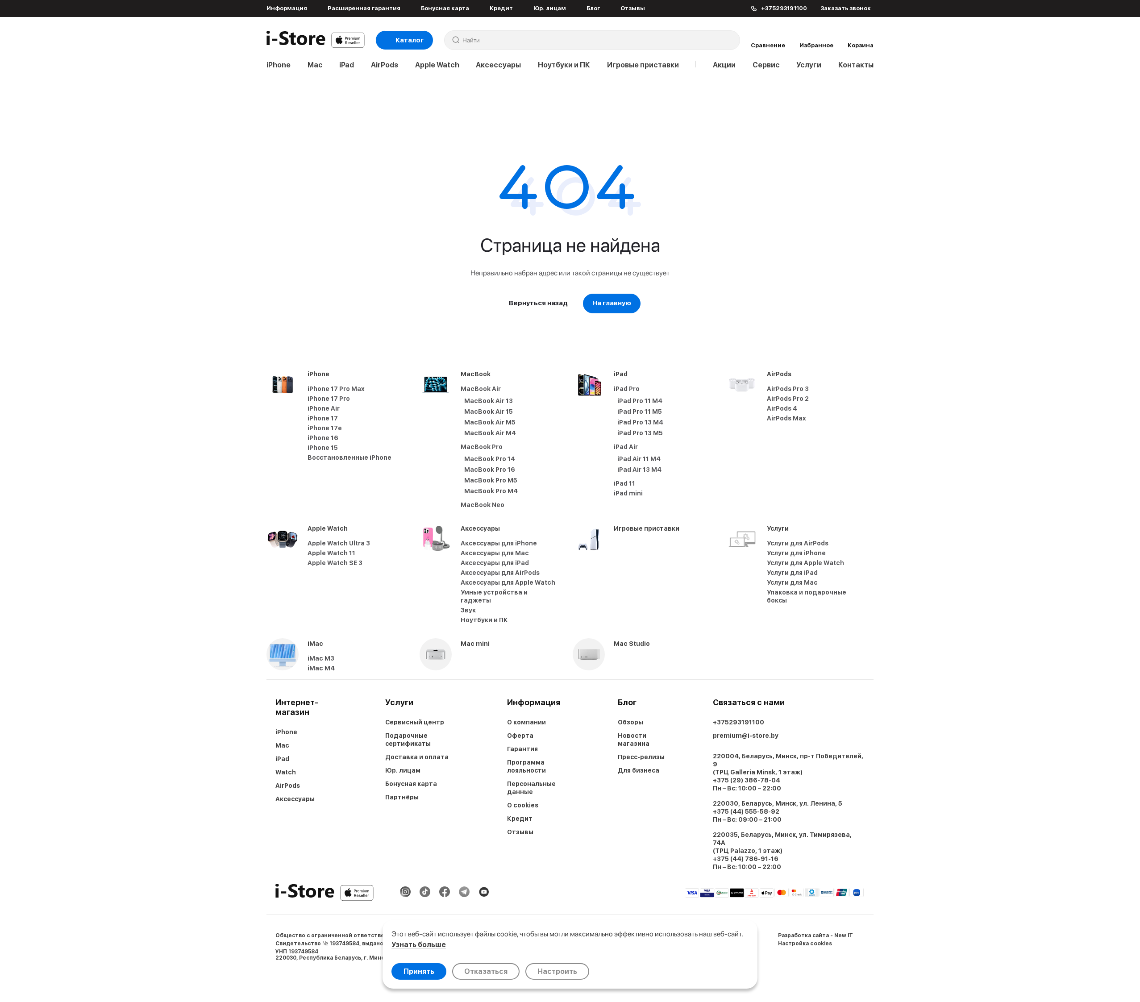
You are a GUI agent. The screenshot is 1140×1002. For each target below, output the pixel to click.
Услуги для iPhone (796, 553)
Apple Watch (437, 65)
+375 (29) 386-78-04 (746, 780)
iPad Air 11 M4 (639, 458)
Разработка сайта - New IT (815, 935)
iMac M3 (321, 658)
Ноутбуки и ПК (564, 65)
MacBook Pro (482, 446)
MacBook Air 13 (488, 400)
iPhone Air (324, 408)
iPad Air (626, 446)
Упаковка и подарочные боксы (806, 596)
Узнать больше (418, 944)
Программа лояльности (526, 766)
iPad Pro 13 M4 (640, 422)
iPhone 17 (323, 418)
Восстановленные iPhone (349, 457)
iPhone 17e (325, 428)
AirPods (384, 65)
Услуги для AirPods (797, 543)
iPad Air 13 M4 (639, 469)
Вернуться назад (538, 303)
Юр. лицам (549, 8)
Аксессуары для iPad (495, 562)
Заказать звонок (845, 8)
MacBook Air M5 (490, 422)
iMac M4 (321, 668)
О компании (526, 722)
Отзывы (632, 8)
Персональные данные (531, 787)
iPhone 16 (323, 437)
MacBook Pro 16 (489, 469)
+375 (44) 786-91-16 (745, 858)
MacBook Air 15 (488, 411)
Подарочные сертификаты (408, 739)
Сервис (766, 65)
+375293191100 (738, 722)
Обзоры (630, 722)
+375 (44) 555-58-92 (746, 811)
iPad (346, 65)
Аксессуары (498, 65)
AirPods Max (786, 418)
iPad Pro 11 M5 (639, 411)
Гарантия (522, 749)
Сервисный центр (414, 722)
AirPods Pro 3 (788, 388)
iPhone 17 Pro (329, 398)
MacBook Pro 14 (489, 458)
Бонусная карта (445, 8)
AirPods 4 (782, 408)
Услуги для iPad (792, 572)
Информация (286, 8)
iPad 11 (624, 483)
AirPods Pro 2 (788, 398)
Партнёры (402, 797)
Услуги (808, 65)
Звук (468, 610)
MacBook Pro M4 (491, 491)
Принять (419, 971)
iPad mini (628, 493)
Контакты (856, 65)
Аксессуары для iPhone (499, 543)
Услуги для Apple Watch (805, 562)
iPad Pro (627, 388)
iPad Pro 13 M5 (640, 433)
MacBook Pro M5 (490, 480)
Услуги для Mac (792, 582)
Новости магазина (633, 739)
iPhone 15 (323, 447)
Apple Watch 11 (331, 553)
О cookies (522, 805)
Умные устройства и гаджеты (494, 596)
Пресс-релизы (641, 757)
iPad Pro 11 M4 (639, 400)
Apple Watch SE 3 (335, 562)
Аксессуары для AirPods (500, 572)
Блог (593, 8)
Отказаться (486, 971)
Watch (285, 772)
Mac (315, 65)
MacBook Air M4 (490, 433)
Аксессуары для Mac (495, 553)
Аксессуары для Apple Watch (508, 582)
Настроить (557, 971)
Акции (724, 65)
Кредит (501, 8)
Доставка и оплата (417, 757)
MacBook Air (481, 388)
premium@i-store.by (745, 735)
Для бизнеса (638, 770)
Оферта (520, 735)
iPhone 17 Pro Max (336, 388)
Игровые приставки (643, 65)
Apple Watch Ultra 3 (339, 543)
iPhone (278, 65)
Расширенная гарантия (364, 8)
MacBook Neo (482, 504)
